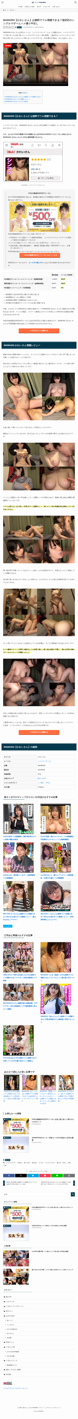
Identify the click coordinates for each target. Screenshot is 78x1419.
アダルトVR (10, 1347)
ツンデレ (41, 1162)
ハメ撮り (41, 783)
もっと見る (7, 926)
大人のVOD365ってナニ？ (36, 1407)
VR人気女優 (10, 1356)
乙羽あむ (19, 1162)
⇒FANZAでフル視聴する (39, 330)
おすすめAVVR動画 (13, 1352)
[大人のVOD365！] (39, 2)
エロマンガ (10, 1301)
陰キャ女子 (42, 778)
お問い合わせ (23, 1407)
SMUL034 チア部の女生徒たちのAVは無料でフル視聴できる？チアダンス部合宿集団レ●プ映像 (20, 978)
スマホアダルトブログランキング (15, 1388)
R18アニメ (10, 1342)
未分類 (8, 1374)
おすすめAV (10, 1316)
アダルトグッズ (11, 1360)
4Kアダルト (10, 1333)
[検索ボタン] (75, 2)
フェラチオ (10, 1325)
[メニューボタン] (2, 2)
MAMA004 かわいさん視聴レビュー (17, 99)
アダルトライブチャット (15, 1306)
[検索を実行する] (73, 1194)
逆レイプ (9, 1320)
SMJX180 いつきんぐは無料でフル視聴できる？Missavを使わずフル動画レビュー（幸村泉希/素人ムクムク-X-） (57, 917)
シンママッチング (44, 761)
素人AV (19, 27)
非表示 (24, 93)
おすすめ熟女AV (12, 1329)
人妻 (5, 1165)
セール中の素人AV (35, 262)
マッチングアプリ (50, 1162)
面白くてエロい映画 (13, 1369)
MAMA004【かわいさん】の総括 (16, 101)
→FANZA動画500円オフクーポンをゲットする (40, 255)
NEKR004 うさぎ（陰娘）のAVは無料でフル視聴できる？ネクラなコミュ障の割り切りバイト (58, 978)
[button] (9, 1175)
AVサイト (9, 1311)
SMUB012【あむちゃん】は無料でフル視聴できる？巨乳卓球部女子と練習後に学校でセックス (58, 1019)
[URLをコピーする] (69, 1175)
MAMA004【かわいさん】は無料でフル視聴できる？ (23, 97)
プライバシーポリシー (52, 1407)
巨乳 (69, 1162)
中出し (48, 783)
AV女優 (9, 1338)
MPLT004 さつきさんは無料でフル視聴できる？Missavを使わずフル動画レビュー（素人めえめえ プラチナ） (19, 917)
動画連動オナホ (12, 1365)
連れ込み (34, 1162)
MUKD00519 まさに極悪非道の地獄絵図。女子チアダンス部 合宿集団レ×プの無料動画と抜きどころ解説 (20, 1006)
